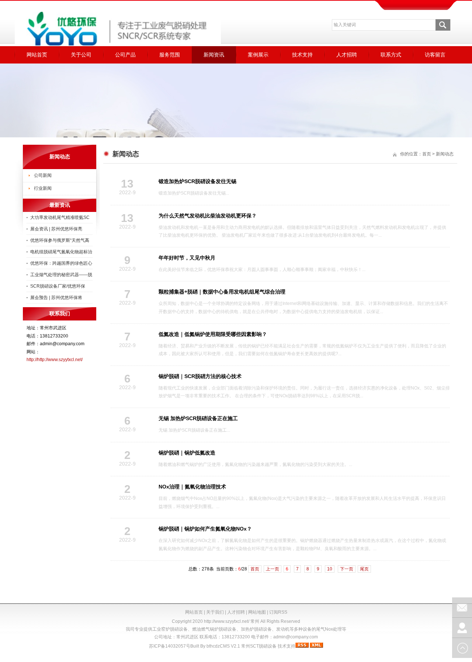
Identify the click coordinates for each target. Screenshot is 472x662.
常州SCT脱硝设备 (259, 646)
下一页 (346, 569)
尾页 (364, 569)
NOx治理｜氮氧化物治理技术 (192, 487)
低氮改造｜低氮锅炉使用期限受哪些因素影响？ (213, 334)
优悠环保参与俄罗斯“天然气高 (59, 240)
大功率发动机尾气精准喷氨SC (60, 217)
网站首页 (37, 55)
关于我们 (215, 612)
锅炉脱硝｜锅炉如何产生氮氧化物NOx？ (205, 529)
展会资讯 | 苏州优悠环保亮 (56, 228)
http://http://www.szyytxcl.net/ (55, 359)
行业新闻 (43, 188)
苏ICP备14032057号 (169, 646)
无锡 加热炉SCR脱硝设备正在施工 (198, 418)
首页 (426, 154)
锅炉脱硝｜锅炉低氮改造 (187, 453)
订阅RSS (278, 612)
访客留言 (435, 55)
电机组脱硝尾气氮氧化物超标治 (61, 251)
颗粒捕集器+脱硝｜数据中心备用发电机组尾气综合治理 (222, 292)
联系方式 (391, 55)
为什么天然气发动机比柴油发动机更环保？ (208, 216)
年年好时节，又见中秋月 (187, 258)
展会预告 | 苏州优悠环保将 (56, 297)
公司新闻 (43, 175)
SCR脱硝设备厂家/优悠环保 (57, 286)
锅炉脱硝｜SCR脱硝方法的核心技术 (200, 376)
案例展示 (258, 55)
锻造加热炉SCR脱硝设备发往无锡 (197, 181)
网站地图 (257, 612)
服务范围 (169, 55)
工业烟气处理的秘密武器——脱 (61, 274)
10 (329, 569)
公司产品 (125, 55)
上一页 (272, 569)
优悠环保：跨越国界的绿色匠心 (61, 263)
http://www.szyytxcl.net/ (226, 621)
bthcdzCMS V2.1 (223, 646)
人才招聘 (346, 55)
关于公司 (81, 55)
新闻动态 (445, 154)
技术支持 (302, 55)
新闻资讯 (214, 55)
